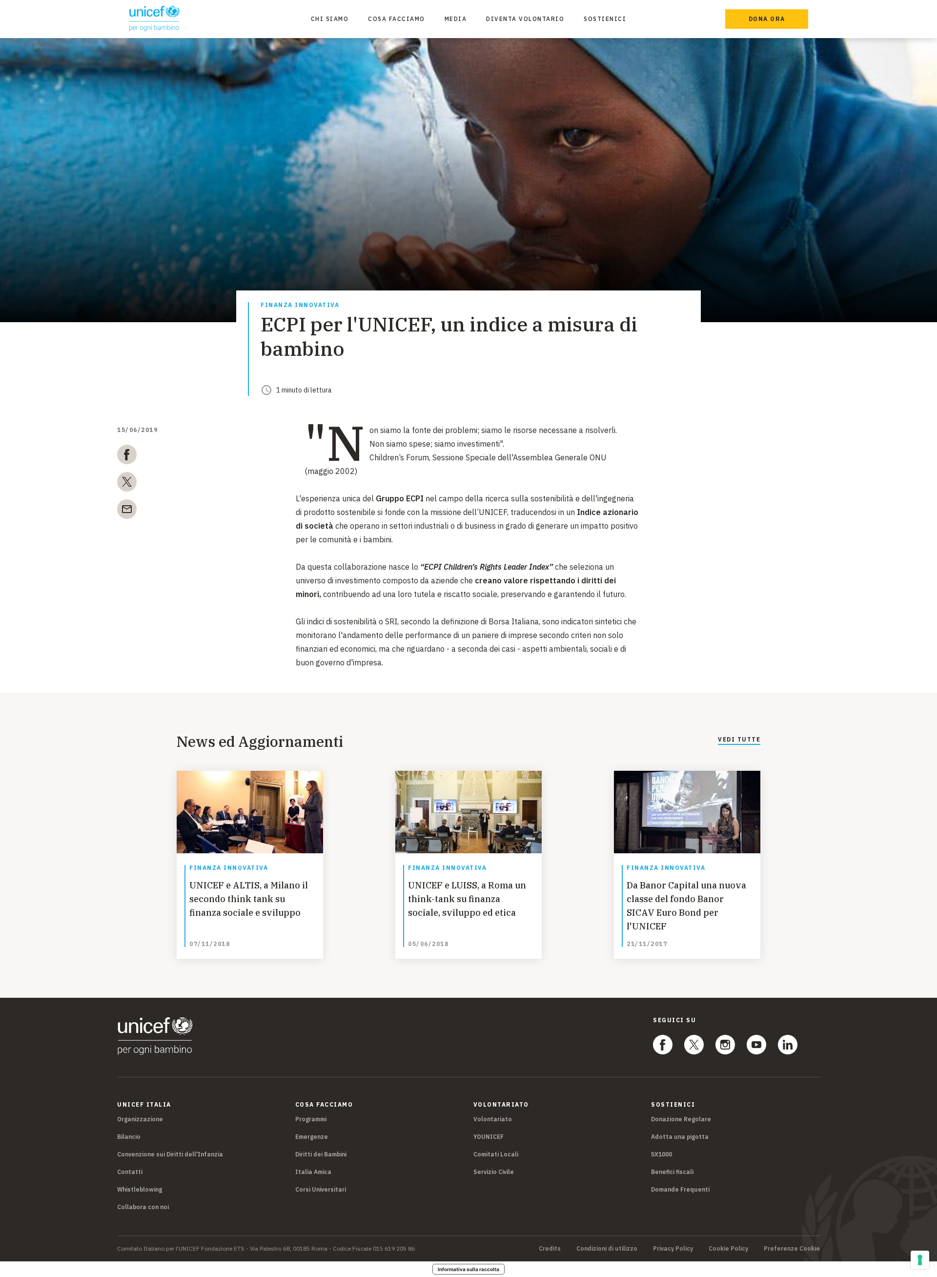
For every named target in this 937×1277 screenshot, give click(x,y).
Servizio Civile (493, 1171)
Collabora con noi (143, 1207)
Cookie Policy (728, 1249)
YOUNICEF (488, 1136)
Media (456, 18)
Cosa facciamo (396, 18)
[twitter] (127, 483)
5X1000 (661, 1154)
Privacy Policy (673, 1249)
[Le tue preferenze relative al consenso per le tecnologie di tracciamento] (920, 1260)
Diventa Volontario (525, 18)
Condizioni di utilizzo (606, 1249)
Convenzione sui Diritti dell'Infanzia (170, 1154)
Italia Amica (313, 1171)
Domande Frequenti (680, 1189)
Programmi (310, 1119)
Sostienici (605, 18)
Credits (550, 1249)
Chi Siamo (330, 18)
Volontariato (492, 1119)
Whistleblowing (139, 1189)
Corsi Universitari (320, 1189)
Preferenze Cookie (792, 1249)
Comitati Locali (495, 1154)
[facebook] (127, 456)
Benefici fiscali (672, 1171)
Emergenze (311, 1136)
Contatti (130, 1171)
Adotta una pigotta (680, 1136)
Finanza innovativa (300, 305)
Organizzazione (140, 1119)
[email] (127, 511)
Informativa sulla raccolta (468, 1269)
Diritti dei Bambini (320, 1154)
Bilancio (129, 1136)
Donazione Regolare (681, 1119)
